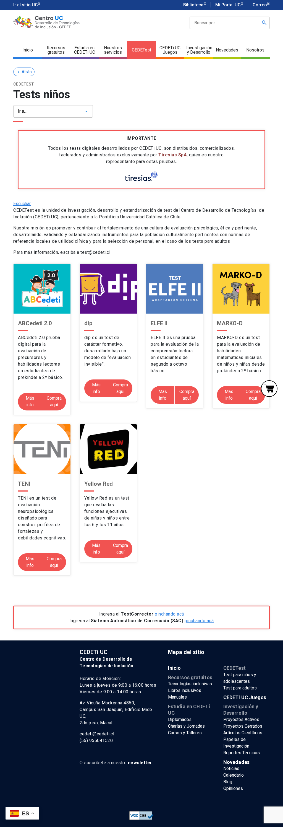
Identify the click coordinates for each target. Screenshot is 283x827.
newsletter (140, 762)
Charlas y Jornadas (186, 726)
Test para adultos (240, 688)
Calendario (233, 775)
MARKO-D (230, 323)
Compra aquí (54, 401)
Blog (227, 781)
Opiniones (233, 788)
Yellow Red (98, 483)
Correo (260, 4)
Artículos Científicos (242, 732)
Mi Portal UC (228, 4)
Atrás (24, 71)
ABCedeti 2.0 (35, 323)
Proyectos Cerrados (242, 726)
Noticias (231, 768)
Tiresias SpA (172, 154)
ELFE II (159, 323)
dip (88, 323)
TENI (24, 483)
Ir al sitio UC (25, 4)
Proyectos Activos (241, 719)
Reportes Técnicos (241, 752)
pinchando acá (169, 614)
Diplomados (180, 719)
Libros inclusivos (184, 690)
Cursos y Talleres (185, 732)
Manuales (177, 697)
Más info (30, 401)
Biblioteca (193, 4)
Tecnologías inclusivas (190, 683)
